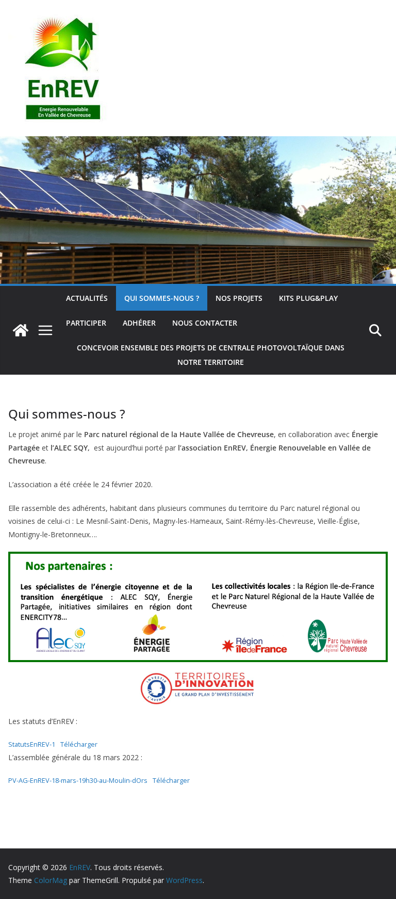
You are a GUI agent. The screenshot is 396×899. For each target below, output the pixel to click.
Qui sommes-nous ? (161, 298)
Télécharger (78, 744)
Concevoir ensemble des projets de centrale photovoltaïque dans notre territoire (210, 355)
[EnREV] (198, 143)
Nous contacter (204, 323)
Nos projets (239, 298)
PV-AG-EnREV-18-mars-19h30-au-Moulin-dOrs (77, 780)
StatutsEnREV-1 (31, 744)
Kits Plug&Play (308, 298)
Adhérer (139, 323)
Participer (86, 323)
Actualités (87, 298)
